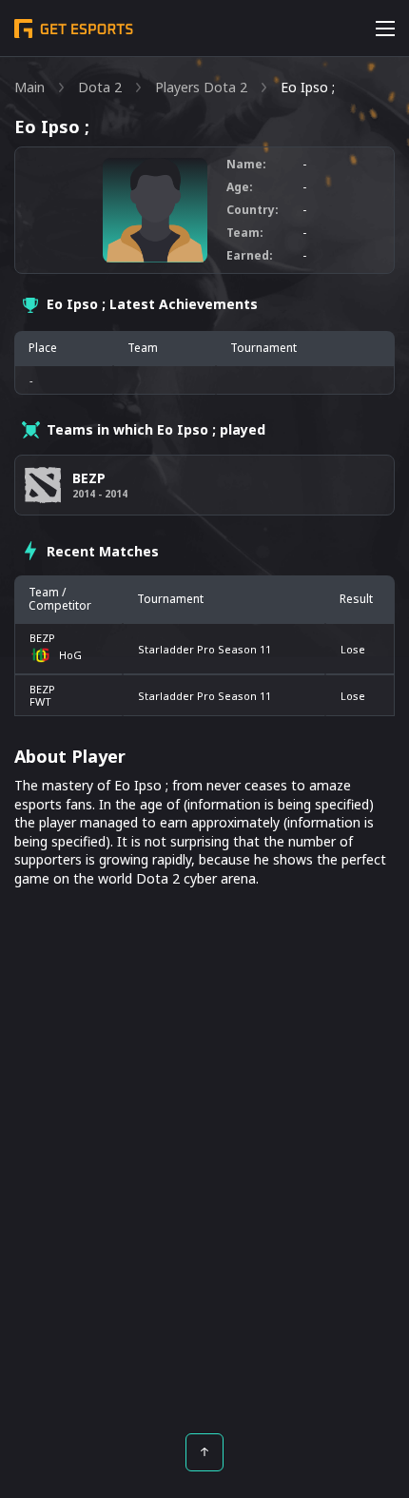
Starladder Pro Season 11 (204, 649)
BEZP (42, 638)
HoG (70, 655)
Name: (246, 164)
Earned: (249, 255)
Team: (244, 233)
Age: (239, 187)
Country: (252, 210)
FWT (40, 701)
